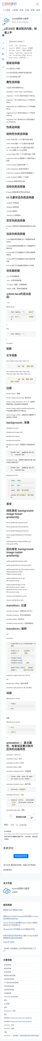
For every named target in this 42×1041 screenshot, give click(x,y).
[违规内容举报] (3, 35)
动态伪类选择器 (9, 989)
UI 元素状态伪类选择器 (11, 982)
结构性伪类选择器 (9, 975)
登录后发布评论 (21, 856)
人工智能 (6, 10)
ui (16, 825)
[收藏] (3, 30)
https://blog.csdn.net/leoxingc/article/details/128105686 (21, 834)
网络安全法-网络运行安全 (13, 910)
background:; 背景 (9, 1011)
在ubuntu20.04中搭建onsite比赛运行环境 (19, 929)
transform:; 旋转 (9, 1028)
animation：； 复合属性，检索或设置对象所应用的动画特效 (21, 1035)
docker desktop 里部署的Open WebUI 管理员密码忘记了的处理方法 (20, 924)
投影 (5, 1000)
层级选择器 (7, 965)
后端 (27, 10)
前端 (33, 10)
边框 (5, 1007)
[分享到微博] (3, 48)
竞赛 (21, 10)
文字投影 (7, 1004)
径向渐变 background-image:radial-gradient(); (18, 1021)
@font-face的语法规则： (11, 997)
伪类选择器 (7, 972)
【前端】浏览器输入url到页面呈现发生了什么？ (19, 950)
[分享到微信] (3, 59)
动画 (5, 1032)
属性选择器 (7, 968)
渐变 (5, 1014)
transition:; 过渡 (9, 1025)
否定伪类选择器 (9, 986)
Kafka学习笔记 (9, 942)
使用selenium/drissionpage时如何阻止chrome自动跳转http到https (20, 917)
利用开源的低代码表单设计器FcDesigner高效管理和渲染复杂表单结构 (20, 937)
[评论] (3, 24)
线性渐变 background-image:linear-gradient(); (18, 1018)
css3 (12, 825)
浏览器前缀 (7, 993)
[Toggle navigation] (37, 4)
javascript (23, 825)
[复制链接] (3, 43)
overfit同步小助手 (21, 888)
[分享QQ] (3, 54)
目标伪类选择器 (9, 979)
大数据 (15, 10)
